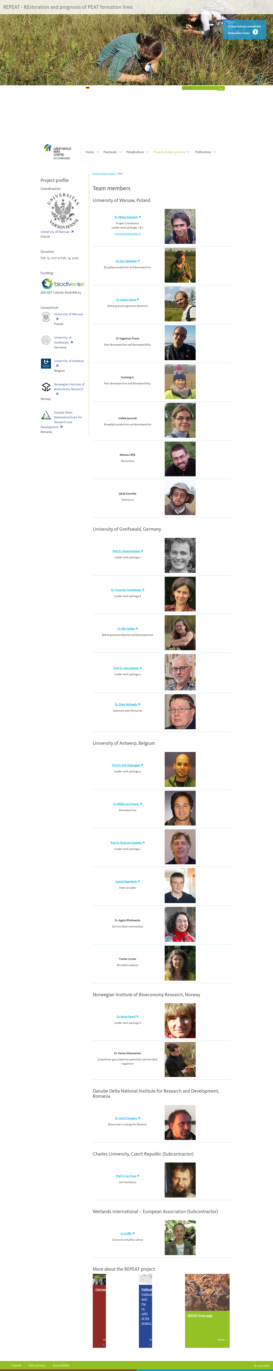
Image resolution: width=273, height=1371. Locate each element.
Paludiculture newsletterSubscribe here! (244, 30)
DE (82, 88)
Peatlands (110, 152)
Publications (203, 152)
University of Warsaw (55, 232)
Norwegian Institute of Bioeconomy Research (69, 386)
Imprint (16, 1365)
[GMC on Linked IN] (71, 88)
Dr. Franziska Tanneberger (126, 590)
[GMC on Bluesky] (44, 88)
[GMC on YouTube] (49, 88)
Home (155, 88)
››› (220, 88)
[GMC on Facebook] (66, 88)
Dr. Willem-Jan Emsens (126, 804)
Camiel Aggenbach (126, 881)
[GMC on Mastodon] (55, 88)
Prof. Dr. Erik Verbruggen (126, 765)
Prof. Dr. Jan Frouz (126, 1176)
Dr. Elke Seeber (126, 628)
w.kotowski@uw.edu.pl (127, 233)
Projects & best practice (169, 152)
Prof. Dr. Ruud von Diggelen (126, 843)
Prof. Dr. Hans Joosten (126, 668)
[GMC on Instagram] (60, 88)
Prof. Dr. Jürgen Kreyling (126, 551)
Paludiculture (135, 152)
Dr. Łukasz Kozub (126, 299)
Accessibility (61, 1365)
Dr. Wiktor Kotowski (126, 217)
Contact (171, 88)
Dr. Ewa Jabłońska (126, 261)
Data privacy (37, 1365)
